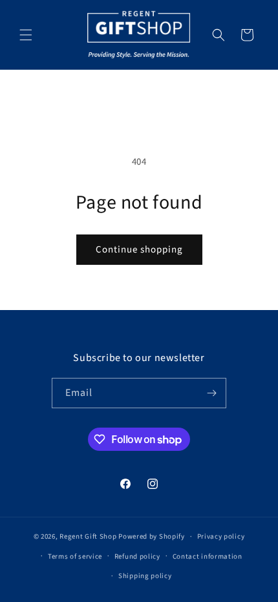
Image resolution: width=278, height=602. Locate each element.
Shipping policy (145, 576)
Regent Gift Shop (87, 536)
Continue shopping (139, 249)
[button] (26, 35)
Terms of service (75, 556)
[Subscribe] (211, 393)
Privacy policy (221, 536)
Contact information (207, 556)
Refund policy (137, 556)
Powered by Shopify (151, 536)
